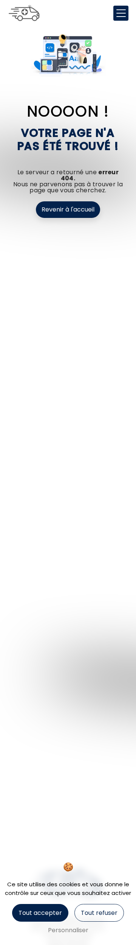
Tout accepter (40, 912)
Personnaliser (68, 930)
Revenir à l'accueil (68, 209)
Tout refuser (99, 912)
